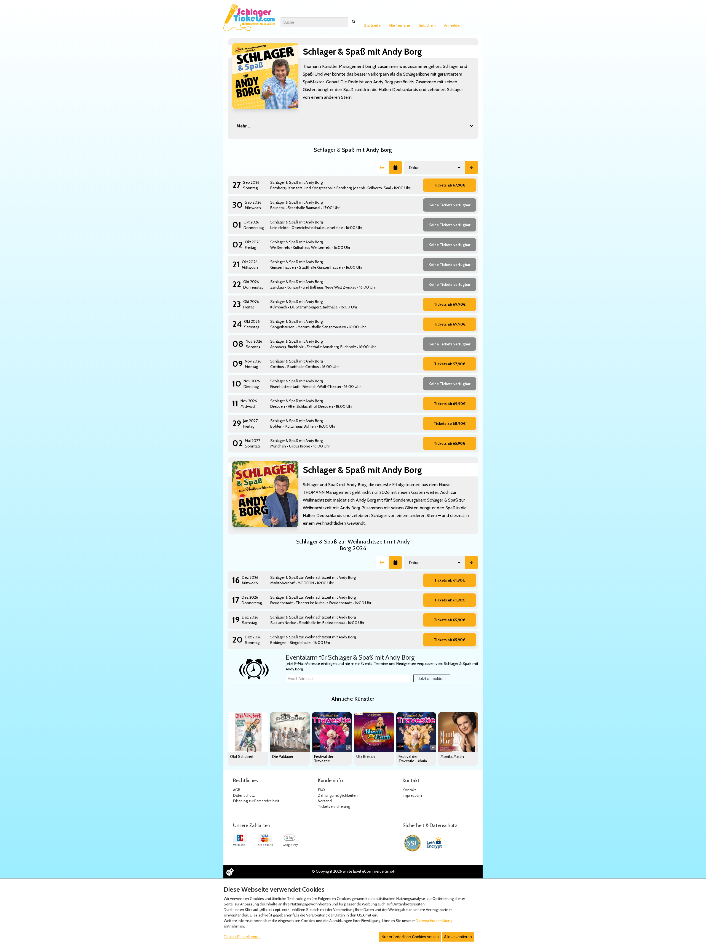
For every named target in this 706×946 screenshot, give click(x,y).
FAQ (321, 789)
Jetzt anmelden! (432, 678)
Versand (325, 800)
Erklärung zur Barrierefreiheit (256, 800)
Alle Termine (399, 25)
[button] (382, 167)
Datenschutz (244, 795)
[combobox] (314, 22)
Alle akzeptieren (458, 936)
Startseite (372, 25)
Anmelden (453, 25)
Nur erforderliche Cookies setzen (410, 936)
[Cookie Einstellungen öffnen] (230, 871)
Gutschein (427, 25)
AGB (236, 789)
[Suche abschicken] (353, 22)
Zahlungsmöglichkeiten (338, 795)
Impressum (412, 795)
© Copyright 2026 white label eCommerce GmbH (353, 871)
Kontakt (409, 789)
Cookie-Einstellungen (242, 937)
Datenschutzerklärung (434, 920)
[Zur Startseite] (249, 17)
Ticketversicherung (334, 806)
